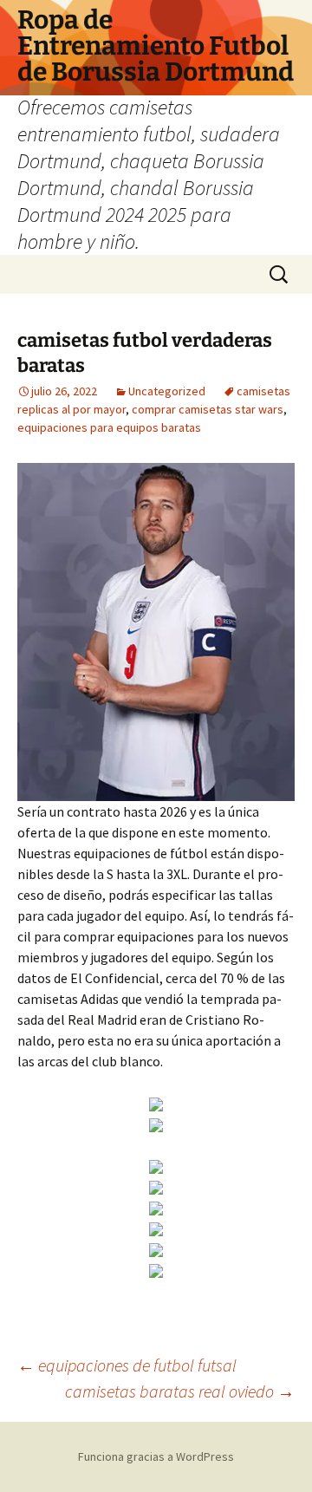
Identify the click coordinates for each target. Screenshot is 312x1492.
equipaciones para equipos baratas (109, 427)
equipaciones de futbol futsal (127, 1365)
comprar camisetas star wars (207, 409)
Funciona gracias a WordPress (156, 1456)
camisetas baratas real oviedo (180, 1391)
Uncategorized (166, 391)
